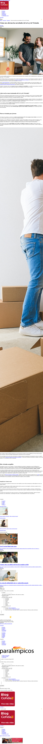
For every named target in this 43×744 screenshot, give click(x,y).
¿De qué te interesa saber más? (7, 597)
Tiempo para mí (8, 605)
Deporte (6, 600)
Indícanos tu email (5, 595)
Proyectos (3, 11)
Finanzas (3, 627)
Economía (7, 598)
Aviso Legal (4, 657)
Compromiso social (5, 15)
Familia (3, 12)
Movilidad (7, 599)
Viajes (6, 601)
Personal (8, 20)
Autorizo (10, 607)
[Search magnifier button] (41, 19)
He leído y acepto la (12, 608)
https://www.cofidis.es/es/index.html (6, 623)
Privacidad (4, 606)
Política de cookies (5, 656)
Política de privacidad (5, 655)
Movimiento (4, 13)
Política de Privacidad (15, 608)
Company (3, 592)
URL (3, 663)
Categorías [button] (2, 625)
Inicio (1, 20)
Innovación (4, 14)
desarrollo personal (3, 506)
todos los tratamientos (12, 607)
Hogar (6, 603)
